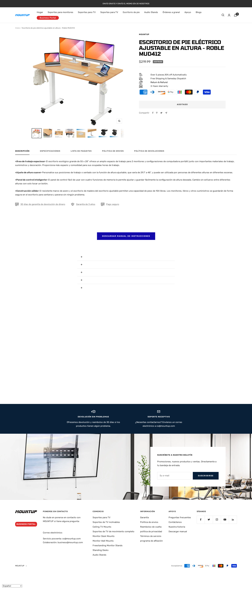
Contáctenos (175, 522)
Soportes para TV (87, 12)
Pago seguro (112, 204)
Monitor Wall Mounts (103, 541)
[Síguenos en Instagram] (217, 520)
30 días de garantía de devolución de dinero (42, 204)
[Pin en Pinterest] (157, 113)
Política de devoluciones (149, 151)
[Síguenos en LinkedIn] (233, 520)
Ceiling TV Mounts (102, 526)
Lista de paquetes (81, 151)
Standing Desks (100, 550)
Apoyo (187, 12)
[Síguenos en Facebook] (201, 520)
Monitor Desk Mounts (103, 536)
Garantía (144, 517)
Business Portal (48, 17)
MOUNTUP (144, 34)
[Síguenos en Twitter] (209, 520)
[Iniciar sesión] (229, 15)
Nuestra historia (177, 526)
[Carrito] (235, 15)
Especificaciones (50, 151)
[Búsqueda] (223, 15)
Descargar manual (178, 531)
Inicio (17, 28)
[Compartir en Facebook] (152, 113)
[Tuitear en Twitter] (161, 113)
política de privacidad (151, 531)
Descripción (22, 151)
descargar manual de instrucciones (126, 236)
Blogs (199, 12)
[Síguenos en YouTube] (225, 520)
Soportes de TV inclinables (106, 522)
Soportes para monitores (60, 12)
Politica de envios (113, 151)
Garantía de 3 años (85, 204)
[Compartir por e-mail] (166, 113)
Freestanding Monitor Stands (108, 545)
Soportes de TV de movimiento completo (113, 531)
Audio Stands (151, 12)
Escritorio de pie (131, 12)
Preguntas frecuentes (180, 517)
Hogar (40, 12)
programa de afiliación (151, 541)
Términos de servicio (150, 536)
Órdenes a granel (171, 12)
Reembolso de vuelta (150, 526)
